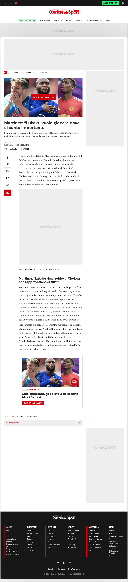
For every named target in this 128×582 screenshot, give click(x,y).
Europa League (12, 544)
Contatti (92, 531)
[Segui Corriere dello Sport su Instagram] (70, 562)
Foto (111, 533)
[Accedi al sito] (122, 3)
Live (14, 3)
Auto (50, 531)
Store (70, 536)
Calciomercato (30, 390)
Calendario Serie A (49, 20)
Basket (29, 536)
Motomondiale (33, 533)
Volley (29, 545)
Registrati (72, 547)
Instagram (62, 569)
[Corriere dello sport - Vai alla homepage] (64, 12)
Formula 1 (30, 531)
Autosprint (52, 533)
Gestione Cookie (95, 539)
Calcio (67, 20)
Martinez (24, 149)
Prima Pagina (73, 533)
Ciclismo (30, 550)
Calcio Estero (11, 552)
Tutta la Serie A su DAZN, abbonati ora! (39, 269)
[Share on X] (7, 164)
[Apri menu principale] (5, 3)
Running (30, 542)
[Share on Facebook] (7, 157)
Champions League (11, 540)
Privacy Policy (94, 545)
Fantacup (51, 547)
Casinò (106, 20)
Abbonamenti (73, 531)
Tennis (78, 20)
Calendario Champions (113, 542)
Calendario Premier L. (113, 552)
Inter (45, 73)
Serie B (9, 536)
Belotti (66, 168)
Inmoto (51, 536)
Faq (90, 550)
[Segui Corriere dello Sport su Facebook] (58, 562)
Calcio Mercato (30, 73)
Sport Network (54, 545)
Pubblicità (72, 539)
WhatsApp (75, 569)
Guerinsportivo (54, 542)
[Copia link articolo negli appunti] (7, 184)
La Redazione (93, 533)
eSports (30, 547)
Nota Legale (93, 536)
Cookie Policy (94, 542)
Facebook (52, 569)
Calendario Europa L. (113, 547)
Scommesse (92, 20)
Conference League (11, 548)
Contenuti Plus (27, 20)
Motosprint (52, 539)
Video (111, 531)
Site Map (71, 545)
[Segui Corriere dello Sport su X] (64, 562)
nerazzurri (24, 180)
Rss (69, 542)
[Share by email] (7, 177)
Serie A (9, 533)
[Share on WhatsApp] (7, 171)
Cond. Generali (94, 547)
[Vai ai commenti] (7, 193)
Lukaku (13, 149)
